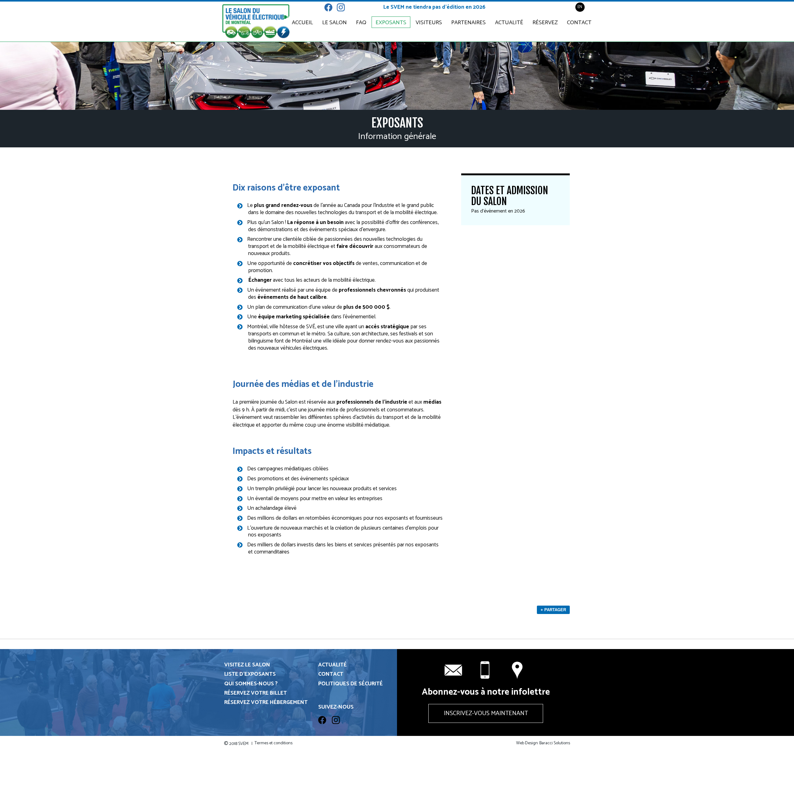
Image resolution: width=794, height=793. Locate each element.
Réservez (545, 22)
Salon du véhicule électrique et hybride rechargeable (256, 21)
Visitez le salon (247, 665)
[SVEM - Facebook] (330, 14)
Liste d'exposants (250, 674)
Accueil (302, 22)
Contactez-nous (518, 670)
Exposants (391, 22)
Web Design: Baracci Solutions (543, 743)
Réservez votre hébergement (266, 702)
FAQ (361, 22)
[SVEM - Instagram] (343, 14)
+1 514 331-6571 (485, 670)
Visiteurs (429, 22)
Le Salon (334, 22)
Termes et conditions (273, 743)
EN (580, 7)
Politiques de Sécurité (350, 683)
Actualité (509, 22)
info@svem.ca (453, 670)
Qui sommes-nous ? (251, 683)
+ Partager (553, 609)
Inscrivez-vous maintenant (486, 713)
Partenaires (468, 22)
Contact (579, 22)
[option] (397, 76)
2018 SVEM (238, 743)
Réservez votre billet (255, 693)
